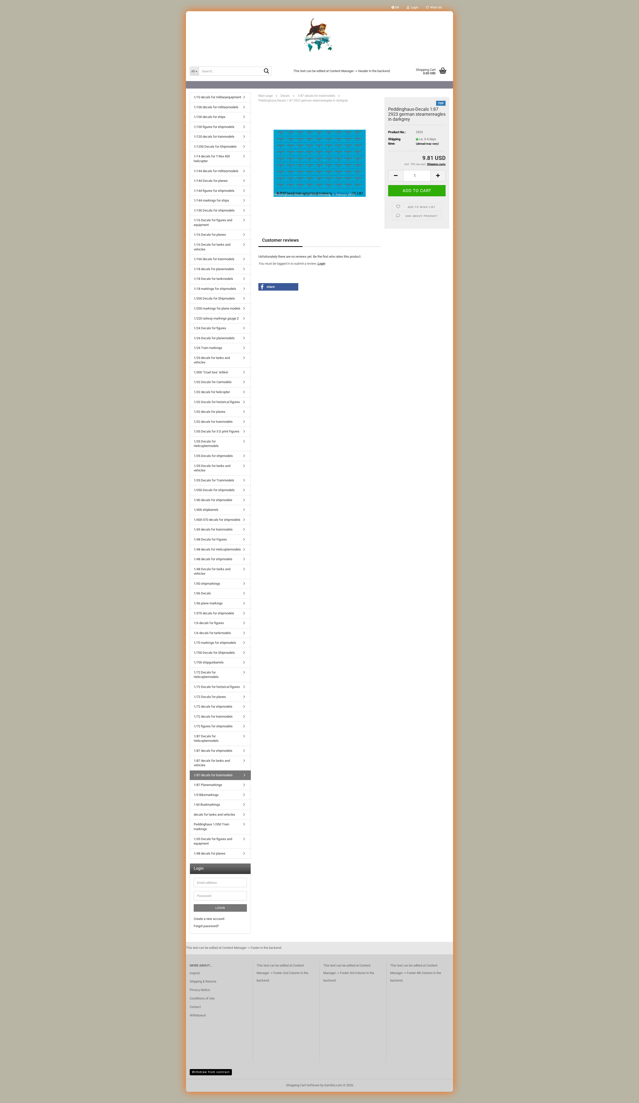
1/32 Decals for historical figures (217, 402)
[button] (395, 7)
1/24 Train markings (208, 348)
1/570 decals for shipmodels (214, 613)
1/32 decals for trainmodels (213, 422)
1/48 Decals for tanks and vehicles (212, 571)
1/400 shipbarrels (206, 510)
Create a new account (209, 919)
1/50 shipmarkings (207, 583)
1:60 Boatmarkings (207, 804)
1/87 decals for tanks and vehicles (212, 763)
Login (321, 263)
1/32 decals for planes (209, 412)
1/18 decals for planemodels (214, 269)
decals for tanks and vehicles (214, 814)
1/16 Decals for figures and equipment (213, 222)
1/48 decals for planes (209, 853)
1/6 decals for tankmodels (212, 633)
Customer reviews (280, 240)
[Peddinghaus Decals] (319, 36)
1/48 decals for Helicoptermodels (217, 549)
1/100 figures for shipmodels (214, 127)
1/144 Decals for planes (211, 181)
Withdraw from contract (211, 1072)
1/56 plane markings (208, 603)
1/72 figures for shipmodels (213, 726)
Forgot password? (206, 926)
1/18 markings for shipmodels (215, 289)
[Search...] (266, 71)
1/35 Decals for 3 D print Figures (216, 431)
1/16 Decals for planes (210, 234)
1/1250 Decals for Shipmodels (215, 146)
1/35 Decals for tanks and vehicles (212, 468)
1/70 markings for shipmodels (215, 643)
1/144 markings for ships (211, 200)
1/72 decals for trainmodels (213, 716)
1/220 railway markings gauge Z (216, 318)
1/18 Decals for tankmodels (213, 279)
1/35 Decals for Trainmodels (214, 480)
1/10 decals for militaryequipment (217, 97)
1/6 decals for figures (209, 623)
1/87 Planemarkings (208, 785)
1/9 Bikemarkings (206, 795)
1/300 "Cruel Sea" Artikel (211, 372)
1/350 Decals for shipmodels (214, 490)
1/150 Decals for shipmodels (214, 210)
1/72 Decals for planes (210, 697)
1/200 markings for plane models (217, 308)
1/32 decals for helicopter (212, 392)
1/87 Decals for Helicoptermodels (206, 738)
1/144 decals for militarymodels (216, 171)
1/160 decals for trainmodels (214, 259)
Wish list (435, 7)
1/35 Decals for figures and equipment (213, 841)
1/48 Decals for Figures (210, 539)
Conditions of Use (202, 998)
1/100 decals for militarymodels (216, 107)
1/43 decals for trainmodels (213, 529)
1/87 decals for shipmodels (213, 751)
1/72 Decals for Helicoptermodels (206, 674)
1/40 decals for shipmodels (213, 500)
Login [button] (413, 7)
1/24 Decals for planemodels (214, 338)
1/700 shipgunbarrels (209, 662)
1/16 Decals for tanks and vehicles (212, 247)
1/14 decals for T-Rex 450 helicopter (212, 158)
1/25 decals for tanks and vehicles (212, 360)
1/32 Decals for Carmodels (213, 382)
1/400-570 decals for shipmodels (217, 520)
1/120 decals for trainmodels (214, 136)
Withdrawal (198, 1015)
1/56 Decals (202, 593)
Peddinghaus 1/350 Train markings (211, 826)
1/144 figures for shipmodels (214, 191)
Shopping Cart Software (303, 1085)
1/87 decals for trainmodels (213, 775)
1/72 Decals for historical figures (217, 687)
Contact (195, 1007)
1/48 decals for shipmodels (213, 559)
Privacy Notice (200, 990)
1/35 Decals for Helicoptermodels (206, 444)
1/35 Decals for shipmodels (213, 456)
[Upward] (625, 1095)
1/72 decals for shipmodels (213, 706)
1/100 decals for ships (209, 117)
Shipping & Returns (203, 981)
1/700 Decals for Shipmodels (214, 653)
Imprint (195, 973)
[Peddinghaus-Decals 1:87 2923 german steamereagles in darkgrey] (320, 162)
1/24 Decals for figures (210, 328)
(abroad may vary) (427, 143)
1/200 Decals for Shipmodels (214, 298)
